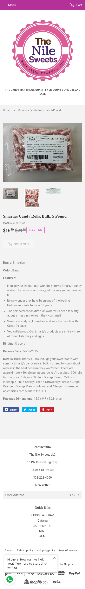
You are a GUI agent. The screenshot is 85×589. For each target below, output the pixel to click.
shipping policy (46, 550)
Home (6, 110)
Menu (12, 5)
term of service (68, 550)
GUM (42, 536)
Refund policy (25, 550)
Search (9, 550)
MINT (42, 531)
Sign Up (74, 495)
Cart (79, 5)
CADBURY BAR (42, 526)
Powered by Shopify (61, 564)
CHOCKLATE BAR (42, 515)
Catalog (43, 520)
